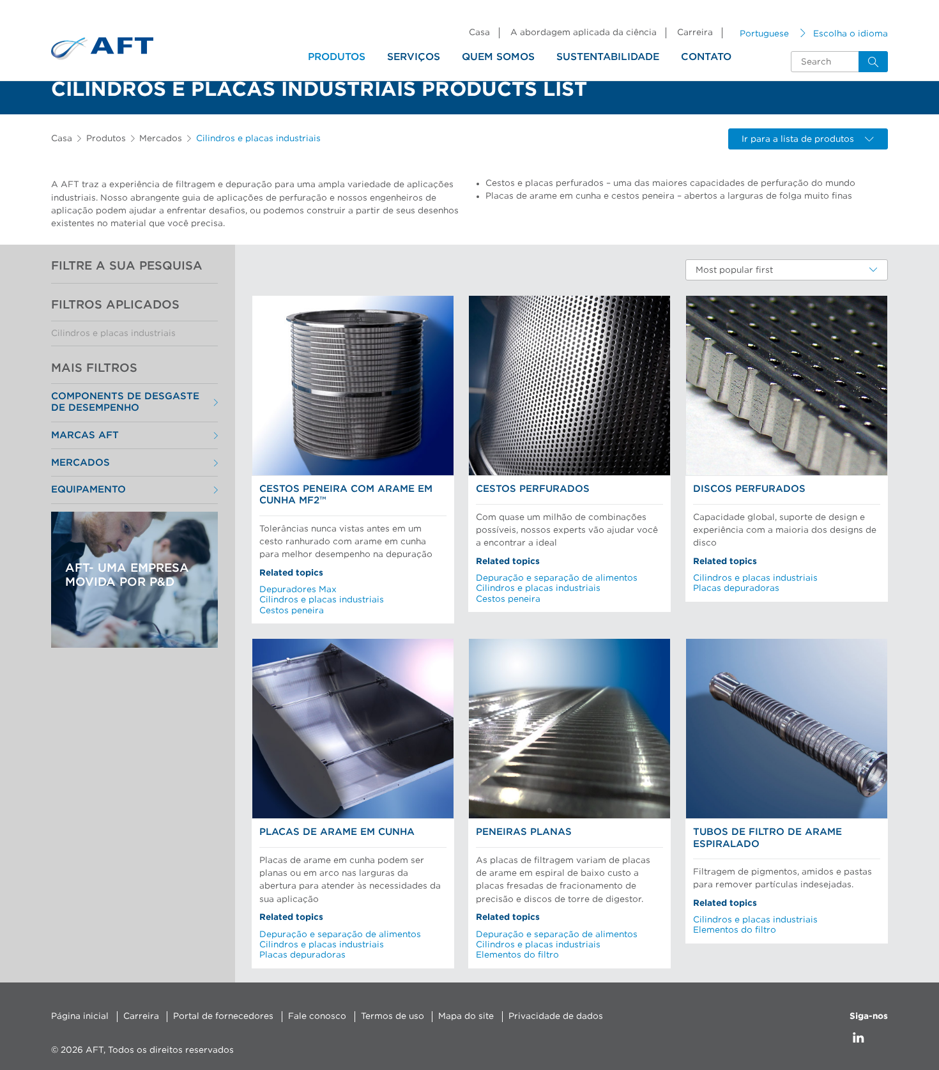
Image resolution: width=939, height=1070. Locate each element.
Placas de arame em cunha (337, 832)
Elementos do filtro (517, 955)
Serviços (413, 57)
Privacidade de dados (555, 1016)
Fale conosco (317, 1016)
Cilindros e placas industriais (113, 333)
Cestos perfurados (533, 489)
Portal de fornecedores (223, 1016)
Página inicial (80, 1016)
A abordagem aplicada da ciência (583, 32)
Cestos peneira (291, 610)
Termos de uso (392, 1016)
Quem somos (498, 57)
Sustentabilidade (607, 57)
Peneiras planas (524, 832)
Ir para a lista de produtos (798, 139)
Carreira (695, 32)
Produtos (336, 57)
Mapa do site (466, 1016)
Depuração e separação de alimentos (556, 578)
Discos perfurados (749, 489)
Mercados (160, 138)
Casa (479, 32)
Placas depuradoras (736, 588)
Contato (706, 57)
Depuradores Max (298, 589)
